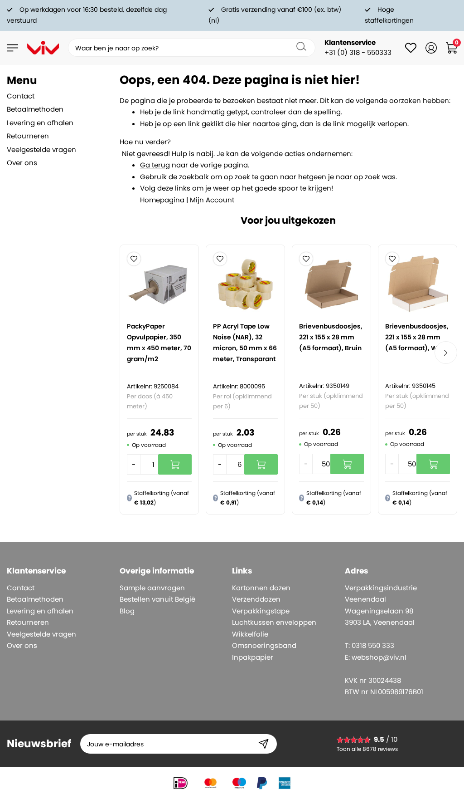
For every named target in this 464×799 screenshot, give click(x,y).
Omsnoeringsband (264, 645)
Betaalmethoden (35, 109)
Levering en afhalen (40, 122)
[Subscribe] (263, 744)
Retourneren (28, 136)
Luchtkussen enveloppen (274, 622)
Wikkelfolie (250, 634)
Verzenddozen (256, 599)
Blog (127, 611)
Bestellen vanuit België (157, 599)
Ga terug (155, 165)
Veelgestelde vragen (41, 149)
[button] (134, 259)
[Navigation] (12, 48)
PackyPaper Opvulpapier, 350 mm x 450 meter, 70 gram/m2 (159, 342)
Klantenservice (350, 42)
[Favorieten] (410, 48)
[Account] (431, 48)
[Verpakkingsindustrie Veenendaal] (43, 48)
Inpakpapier (252, 657)
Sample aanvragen (152, 588)
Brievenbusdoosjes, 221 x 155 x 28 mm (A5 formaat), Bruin (330, 337)
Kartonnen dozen (261, 588)
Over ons (22, 162)
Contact (20, 96)
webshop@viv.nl (379, 657)
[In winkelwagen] (175, 464)
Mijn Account (212, 200)
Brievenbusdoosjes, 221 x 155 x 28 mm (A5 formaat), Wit (417, 337)
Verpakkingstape (261, 611)
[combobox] (191, 48)
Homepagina (162, 200)
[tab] (52, 80)
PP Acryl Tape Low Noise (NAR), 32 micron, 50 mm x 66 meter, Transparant (245, 342)
